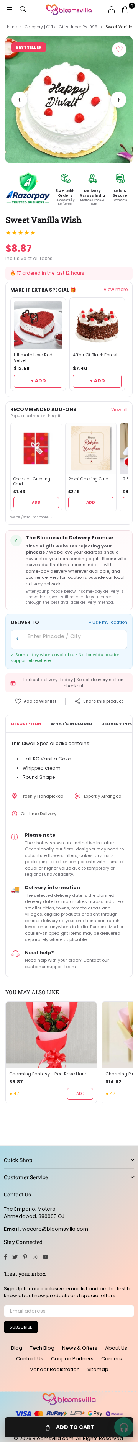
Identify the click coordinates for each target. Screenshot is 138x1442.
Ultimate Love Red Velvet (33, 358)
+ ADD (38, 380)
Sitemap (97, 1369)
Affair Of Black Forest (95, 355)
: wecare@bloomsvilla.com (53, 1228)
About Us (116, 1348)
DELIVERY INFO (117, 724)
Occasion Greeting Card (31, 482)
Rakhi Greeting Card (88, 479)
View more (116, 290)
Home (11, 27)
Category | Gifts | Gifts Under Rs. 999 (61, 27)
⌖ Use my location (108, 622)
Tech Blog (42, 1348)
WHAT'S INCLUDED (71, 724)
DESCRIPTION (26, 724)
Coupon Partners (72, 1358)
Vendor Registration (55, 1369)
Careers (111, 1358)
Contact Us (29, 1358)
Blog (16, 1348)
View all (119, 409)
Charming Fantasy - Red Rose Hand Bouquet (51, 1074)
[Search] (23, 9)
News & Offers (79, 1348)
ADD (36, 502)
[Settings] (111, 9)
